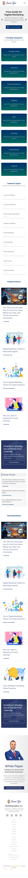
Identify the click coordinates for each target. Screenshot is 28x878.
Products (14, 822)
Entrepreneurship (7, 355)
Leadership (6, 321)
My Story (14, 837)
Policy (11, 869)
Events (14, 824)
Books (14, 820)
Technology (6, 691)
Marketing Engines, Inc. (14, 855)
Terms (5, 869)
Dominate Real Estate (14, 857)
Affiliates (14, 833)
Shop (14, 826)
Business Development (9, 388)
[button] (2, 19)
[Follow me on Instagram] (16, 815)
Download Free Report (14, 27)
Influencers (14, 851)
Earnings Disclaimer (14, 846)
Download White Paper (14, 788)
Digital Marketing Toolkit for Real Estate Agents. (13, 491)
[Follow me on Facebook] (7, 815)
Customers (14, 842)
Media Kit (14, 839)
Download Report (14, 462)
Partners (14, 831)
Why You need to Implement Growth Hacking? (10, 418)
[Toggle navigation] (24, 3)
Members (14, 829)
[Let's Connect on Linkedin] (20, 815)
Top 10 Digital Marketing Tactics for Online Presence (12, 501)
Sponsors (14, 848)
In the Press (14, 844)
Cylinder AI (14, 859)
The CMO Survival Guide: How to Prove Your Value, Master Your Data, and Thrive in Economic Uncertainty (13, 313)
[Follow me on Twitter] (12, 815)
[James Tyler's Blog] (9, 3)
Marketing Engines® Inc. (16, 866)
